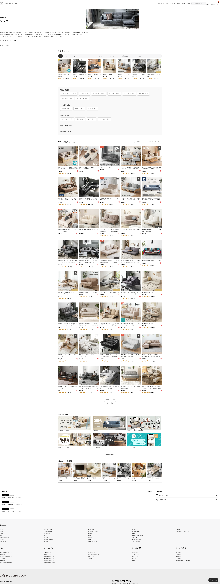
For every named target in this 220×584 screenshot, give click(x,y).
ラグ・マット (47, 537)
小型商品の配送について (49, 565)
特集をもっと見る (110, 456)
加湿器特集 (2, 558)
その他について (135, 565)
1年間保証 (178, 558)
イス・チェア (3, 546)
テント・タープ (135, 533)
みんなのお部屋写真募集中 (4, 567)
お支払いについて (48, 556)
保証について (91, 560)
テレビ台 (46, 542)
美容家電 (90, 537)
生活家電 (46, 546)
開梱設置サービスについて (50, 567)
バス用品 (178, 533)
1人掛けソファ (92, 110)
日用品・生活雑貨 (136, 546)
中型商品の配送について (49, 562)
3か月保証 (178, 556)
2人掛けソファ (79, 110)
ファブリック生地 (67, 121)
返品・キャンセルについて (94, 558)
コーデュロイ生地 (104, 121)
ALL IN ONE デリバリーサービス (180, 565)
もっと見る (110, 405)
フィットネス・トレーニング (182, 535)
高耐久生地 (80, 121)
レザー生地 (91, 121)
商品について (135, 556)
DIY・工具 (134, 542)
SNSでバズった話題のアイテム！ (4, 560)
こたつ (89, 544)
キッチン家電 (91, 533)
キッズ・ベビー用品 (136, 544)
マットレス (2, 537)
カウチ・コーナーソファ (69, 95)
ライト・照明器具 (48, 535)
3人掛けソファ (66, 110)
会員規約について (92, 562)
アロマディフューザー (93, 535)
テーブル (2, 544)
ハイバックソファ (67, 100)
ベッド (1, 535)
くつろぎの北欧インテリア (4, 556)
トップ (1, 45)
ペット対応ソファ (129, 95)
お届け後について (136, 562)
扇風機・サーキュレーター (94, 546)
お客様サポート (186, 3)
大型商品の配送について (49, 560)
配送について (135, 560)
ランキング (172, 3)
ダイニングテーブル (4, 542)
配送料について (47, 558)
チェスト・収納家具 (48, 544)
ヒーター (90, 542)
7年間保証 (178, 562)
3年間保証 (178, 560)
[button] (160, 67)
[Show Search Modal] (192, 3)
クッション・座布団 (48, 533)
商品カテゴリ (161, 3)
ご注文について (135, 558)
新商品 (178, 3)
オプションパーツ (82, 100)
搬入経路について (92, 556)
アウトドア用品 (135, 535)
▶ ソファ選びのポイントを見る (8, 40)
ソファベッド (84, 95)
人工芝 (133, 537)
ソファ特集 (2, 562)
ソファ (1, 533)
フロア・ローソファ (98, 95)
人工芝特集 (2, 565)
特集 (167, 3)
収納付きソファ (143, 95)
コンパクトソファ (114, 95)
